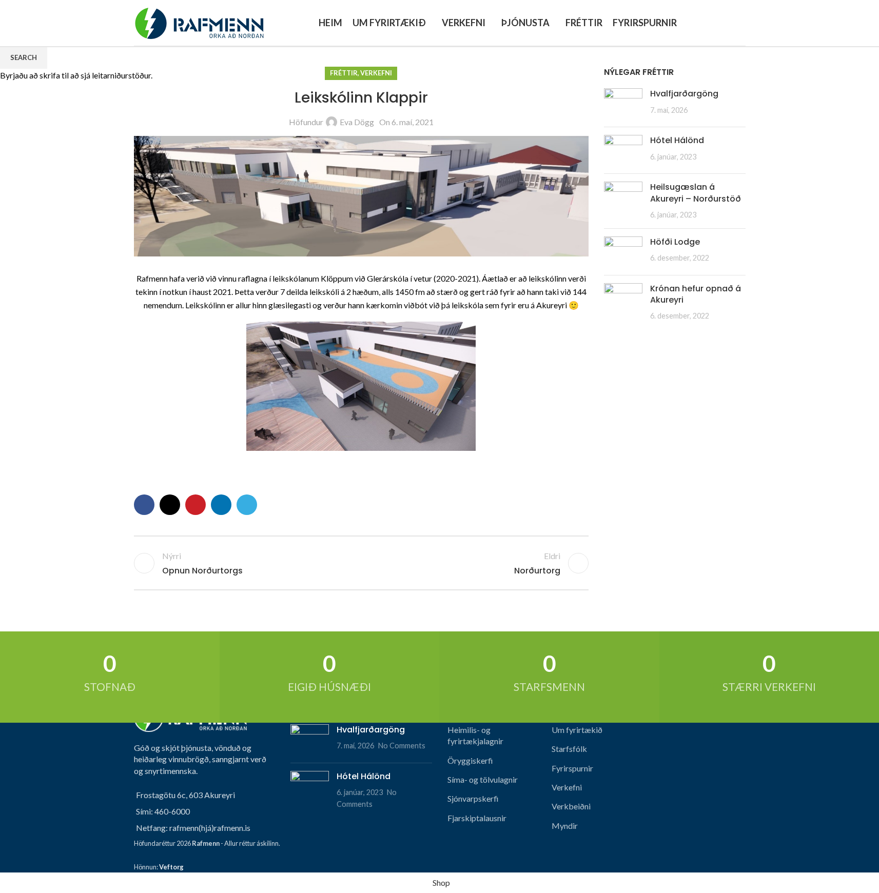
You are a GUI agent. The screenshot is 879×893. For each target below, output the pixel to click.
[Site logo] (199, 22)
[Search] (741, 23)
